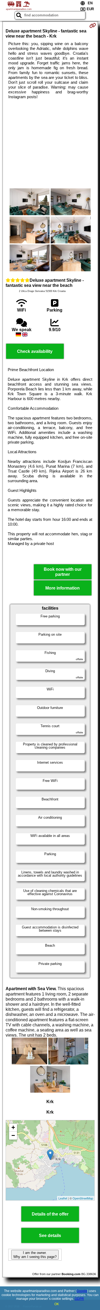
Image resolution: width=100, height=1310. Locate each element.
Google (82, 1291)
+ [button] (13, 1127)
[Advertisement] (50, 144)
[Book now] (92, 25)
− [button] (13, 1135)
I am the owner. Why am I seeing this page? (35, 1255)
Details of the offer (50, 1214)
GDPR (79, 1299)
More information (62, 588)
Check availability (35, 351)
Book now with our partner (63, 572)
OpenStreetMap (83, 1198)
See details (50, 1235)
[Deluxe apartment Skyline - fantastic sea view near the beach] (29, 202)
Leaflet (62, 1198)
